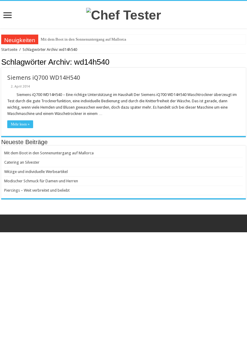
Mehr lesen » (20, 124)
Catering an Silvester (21, 162)
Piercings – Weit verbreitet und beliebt (37, 190)
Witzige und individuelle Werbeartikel (36, 171)
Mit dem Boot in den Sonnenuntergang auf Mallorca (83, 39)
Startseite (9, 49)
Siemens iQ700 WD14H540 (43, 77)
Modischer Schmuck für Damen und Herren (41, 181)
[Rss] (123, 223)
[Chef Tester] (123, 14)
